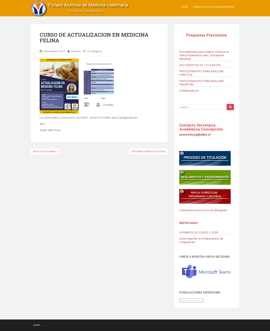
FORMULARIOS (189, 90)
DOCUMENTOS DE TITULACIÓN (199, 65)
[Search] (230, 107)
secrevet (76, 51)
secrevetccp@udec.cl (195, 134)
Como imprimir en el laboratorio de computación (201, 240)
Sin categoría (94, 51)
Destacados (188, 223)
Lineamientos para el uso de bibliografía (203, 210)
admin (36, 325)
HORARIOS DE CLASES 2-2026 (198, 232)
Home (184, 6)
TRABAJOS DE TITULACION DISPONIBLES (213, 6)
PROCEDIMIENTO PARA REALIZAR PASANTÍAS (201, 82)
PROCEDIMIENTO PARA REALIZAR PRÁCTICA (201, 72)
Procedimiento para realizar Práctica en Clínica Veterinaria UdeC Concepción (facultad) (204, 55)
